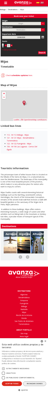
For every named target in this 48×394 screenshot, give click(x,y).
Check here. (19, 75)
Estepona (24, 300)
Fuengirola (24, 303)
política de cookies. (9, 363)
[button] (43, 23)
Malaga (3, 9)
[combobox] (42, 341)
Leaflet (16, 120)
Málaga (24, 306)
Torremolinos (24, 324)
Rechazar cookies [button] (34, 384)
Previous (20, 257)
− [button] (4, 97)
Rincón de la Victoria (24, 315)
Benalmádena (24, 297)
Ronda (24, 318)
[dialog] (24, 366)
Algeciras (24, 294)
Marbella (24, 309)
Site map (24, 333)
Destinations (13, 9)
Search (42, 52)
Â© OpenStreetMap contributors (34, 120)
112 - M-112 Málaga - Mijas (18, 135)
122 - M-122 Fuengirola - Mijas (19, 143)
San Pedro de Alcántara (24, 321)
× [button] (45, 341)
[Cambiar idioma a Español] (38, 3)
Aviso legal (24, 336)
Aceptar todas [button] (11, 384)
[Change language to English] (42, 3)
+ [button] (4, 93)
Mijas (24, 312)
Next (27, 257)
